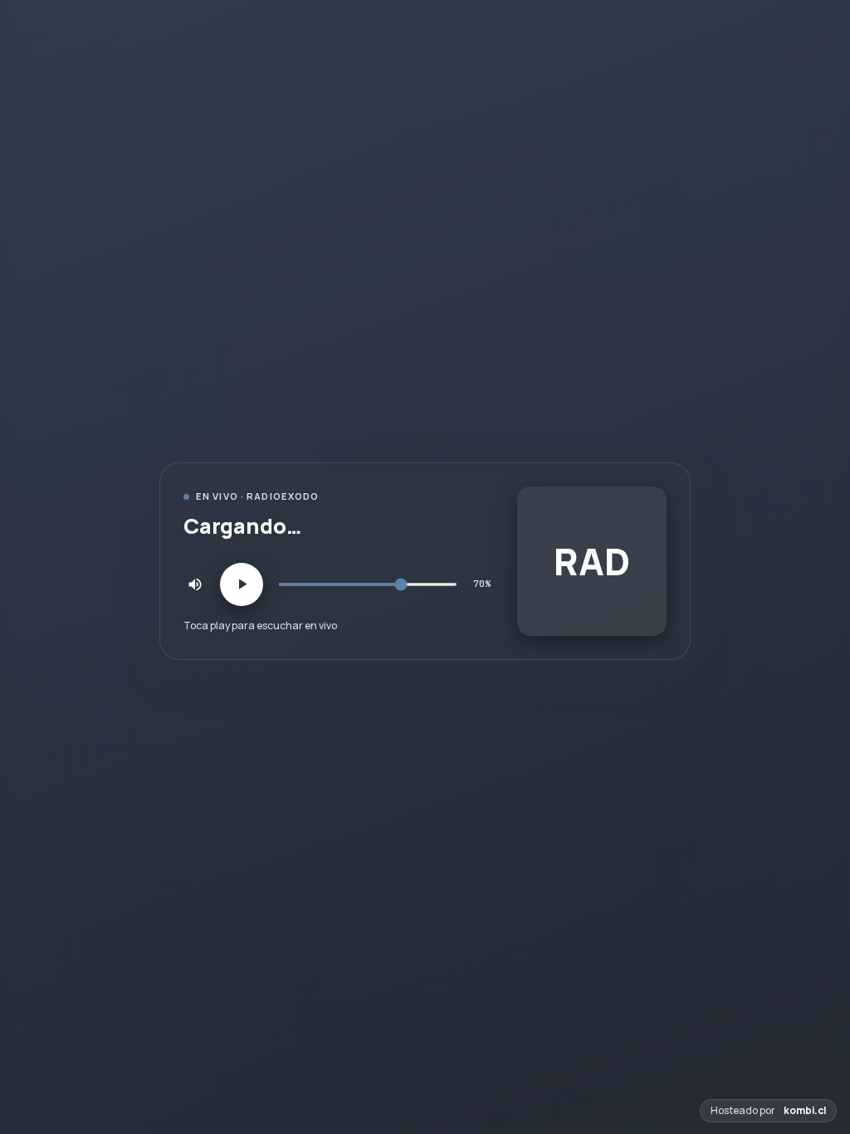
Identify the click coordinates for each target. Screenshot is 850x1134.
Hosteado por (768, 1110)
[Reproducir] (241, 584)
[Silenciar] (195, 584)
